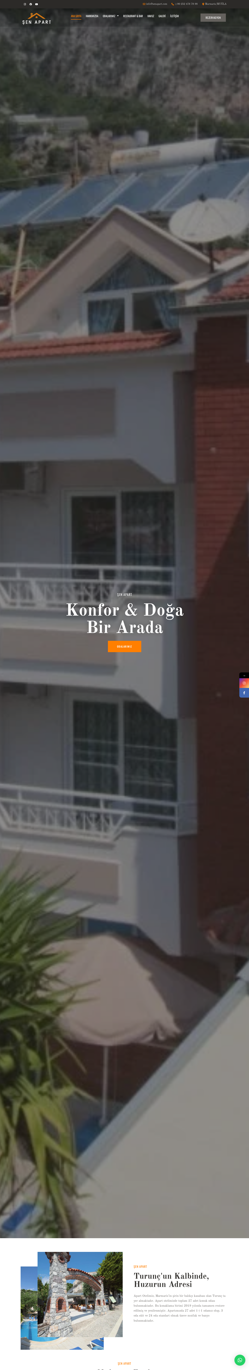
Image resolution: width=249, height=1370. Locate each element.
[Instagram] (24, 4)
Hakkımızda (92, 16)
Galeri (162, 16)
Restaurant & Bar (133, 16)
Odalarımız (109, 16)
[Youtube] (36, 4)
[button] (239, 1360)
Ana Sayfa (76, 16)
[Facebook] (30, 4)
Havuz (150, 16)
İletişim (174, 16)
